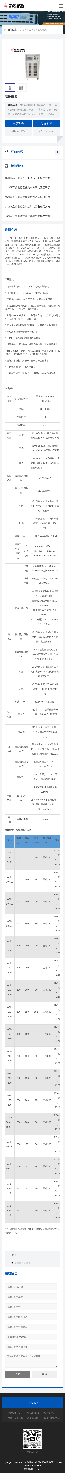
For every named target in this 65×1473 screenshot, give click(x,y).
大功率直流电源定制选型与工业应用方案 (27, 206)
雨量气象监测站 (15, 1418)
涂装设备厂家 (14, 1412)
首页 (21, 29)
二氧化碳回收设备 (51, 1418)
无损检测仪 (48, 1412)
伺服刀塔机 (32, 1418)
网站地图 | (29, 1469)
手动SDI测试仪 (32, 1412)
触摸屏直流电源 (22, 1263)
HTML (38, 1469)
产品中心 (30, 29)
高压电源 (23, 238)
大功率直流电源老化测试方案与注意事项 (27, 187)
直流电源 (42, 29)
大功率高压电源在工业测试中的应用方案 (27, 178)
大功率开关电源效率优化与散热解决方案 (27, 216)
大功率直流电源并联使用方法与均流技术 (27, 197)
